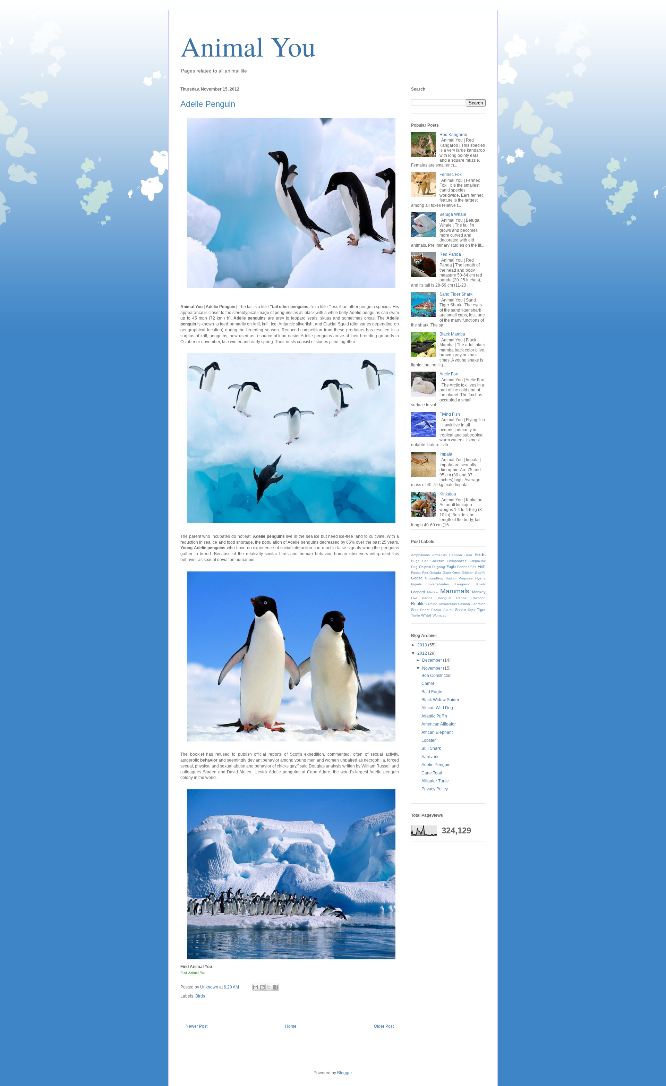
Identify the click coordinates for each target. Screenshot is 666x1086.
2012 (422, 653)
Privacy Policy (434, 789)
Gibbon (467, 573)
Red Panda (450, 254)
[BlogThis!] (262, 987)
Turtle (415, 615)
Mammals (454, 591)
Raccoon (478, 598)
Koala (481, 584)
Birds (200, 996)
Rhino (432, 604)
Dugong (438, 567)
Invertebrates (438, 584)
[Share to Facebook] (275, 987)
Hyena (480, 578)
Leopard (418, 592)
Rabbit (461, 598)
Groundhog (434, 578)
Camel (427, 683)
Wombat (439, 615)
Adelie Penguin (436, 764)
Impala (445, 454)
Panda (427, 598)
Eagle (451, 567)
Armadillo (439, 555)
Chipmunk (478, 561)
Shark (424, 610)
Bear (468, 555)
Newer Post (196, 1026)
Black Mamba (452, 334)
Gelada (435, 573)
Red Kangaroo (453, 134)
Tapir (471, 610)
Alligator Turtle (435, 781)
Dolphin (425, 567)
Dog (414, 567)
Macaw (432, 592)
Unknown (209, 987)
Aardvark (429, 756)
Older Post (384, 1026)
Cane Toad (431, 773)
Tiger (481, 610)
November (432, 668)
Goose (416, 578)
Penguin (444, 598)
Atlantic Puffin (434, 716)
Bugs (415, 561)
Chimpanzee (457, 561)
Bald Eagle (431, 691)
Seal (414, 610)
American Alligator (438, 724)
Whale (426, 615)
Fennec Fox (450, 174)
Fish (482, 566)
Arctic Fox (448, 374)
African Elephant (437, 732)
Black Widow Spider (440, 699)
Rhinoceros (448, 604)
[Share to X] (268, 987)
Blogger (344, 1072)
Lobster (428, 740)
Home (291, 1026)
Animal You (248, 45)
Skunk (448, 610)
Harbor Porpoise (459, 578)
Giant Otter (452, 573)
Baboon (455, 555)
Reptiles (419, 603)
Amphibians (420, 555)
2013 (422, 645)
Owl (414, 598)
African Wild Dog (437, 707)
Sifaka (436, 610)
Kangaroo (462, 584)
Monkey (479, 592)
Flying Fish (449, 414)
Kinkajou (447, 494)
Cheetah (437, 561)
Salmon (464, 604)
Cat (425, 561)
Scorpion (478, 604)
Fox (425, 573)
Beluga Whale (452, 214)
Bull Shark (431, 748)
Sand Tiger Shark (455, 294)
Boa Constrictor (436, 675)
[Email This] (255, 987)
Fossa (416, 573)
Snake (460, 610)
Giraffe (480, 573)
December (432, 660)
